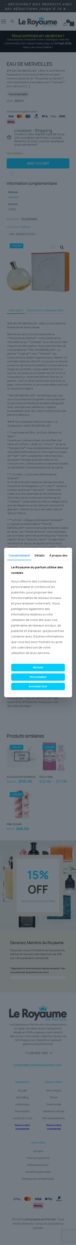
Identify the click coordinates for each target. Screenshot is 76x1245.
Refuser (38, 667)
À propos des (58, 555)
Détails (40, 555)
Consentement (19, 555)
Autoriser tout (38, 686)
